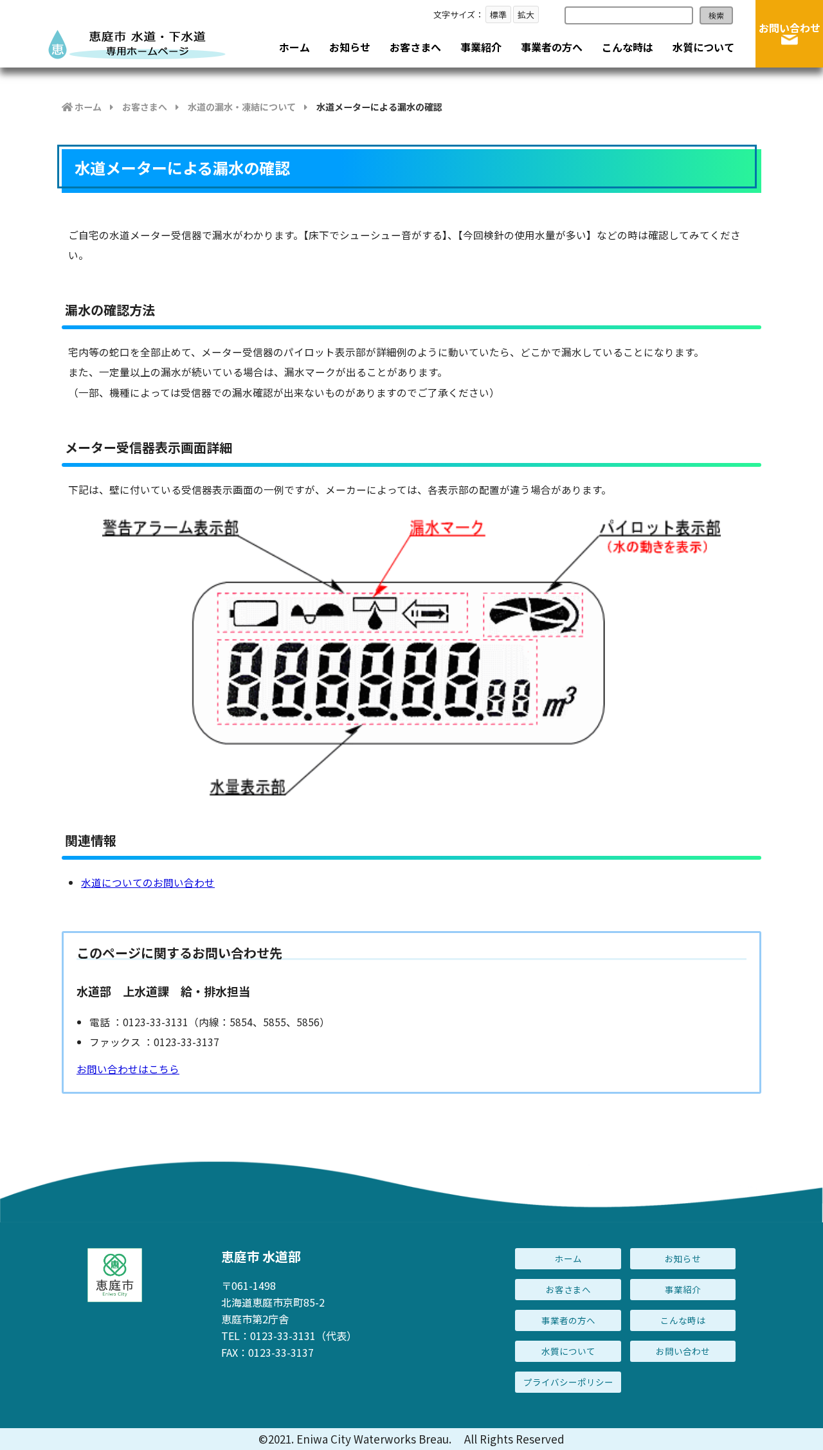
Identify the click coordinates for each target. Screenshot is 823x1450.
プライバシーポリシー (568, 1381)
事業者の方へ (552, 47)
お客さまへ (415, 47)
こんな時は (627, 47)
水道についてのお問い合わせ (148, 882)
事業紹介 (481, 47)
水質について (703, 47)
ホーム (294, 47)
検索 (716, 15)
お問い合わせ (789, 27)
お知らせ (349, 47)
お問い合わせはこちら (128, 1069)
